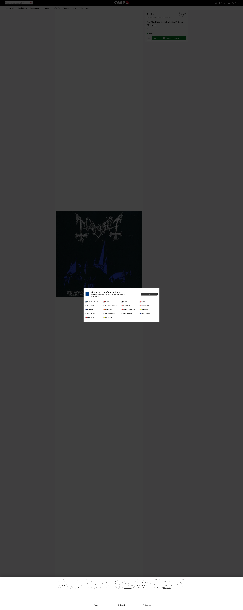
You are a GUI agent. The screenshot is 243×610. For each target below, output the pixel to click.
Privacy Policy (167, 588)
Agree (96, 605)
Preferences (147, 605)
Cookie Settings (128, 588)
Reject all (121, 605)
